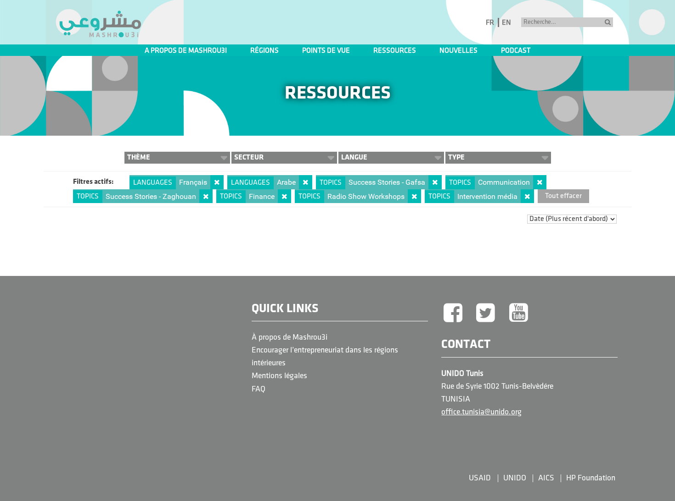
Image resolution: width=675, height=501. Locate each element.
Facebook (452, 313)
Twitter (485, 313)
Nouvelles (458, 51)
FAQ (258, 389)
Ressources (394, 51)
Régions (264, 51)
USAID (480, 478)
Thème (138, 157)
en (506, 23)
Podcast (515, 51)
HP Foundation (590, 478)
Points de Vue (326, 51)
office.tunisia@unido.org (481, 412)
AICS (546, 478)
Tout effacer (563, 196)
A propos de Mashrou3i (186, 51)
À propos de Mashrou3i (289, 337)
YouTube (518, 313)
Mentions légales (279, 376)
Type (456, 157)
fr (490, 23)
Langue (354, 157)
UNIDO (514, 478)
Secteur (249, 157)
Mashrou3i (100, 24)
